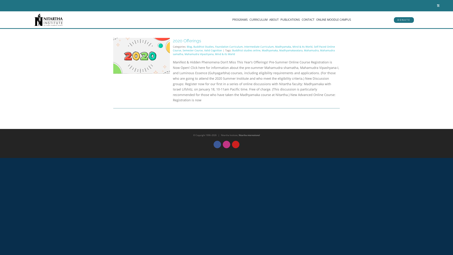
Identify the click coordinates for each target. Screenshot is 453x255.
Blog (189, 46)
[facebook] (14, 6)
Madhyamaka (283, 46)
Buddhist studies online (246, 50)
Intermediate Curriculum (259, 46)
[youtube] (24, 6)
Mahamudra (311, 50)
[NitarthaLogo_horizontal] (49, 15)
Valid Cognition (213, 50)
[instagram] (19, 6)
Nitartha (249, 135)
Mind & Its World (302, 46)
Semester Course (193, 50)
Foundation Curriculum (229, 46)
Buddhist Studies (203, 46)
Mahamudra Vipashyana (199, 54)
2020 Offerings (187, 40)
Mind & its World (225, 54)
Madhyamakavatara (291, 50)
